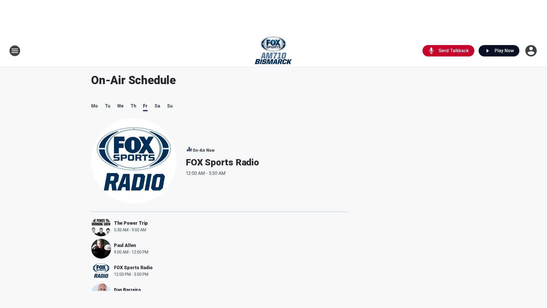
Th (133, 106)
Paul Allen (125, 245)
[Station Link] (273, 51)
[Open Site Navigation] (15, 50)
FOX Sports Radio (222, 162)
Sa (157, 106)
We (120, 106)
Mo (94, 106)
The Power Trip (131, 223)
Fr (145, 106)
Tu (107, 106)
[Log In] (531, 50)
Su (170, 106)
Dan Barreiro (127, 290)
